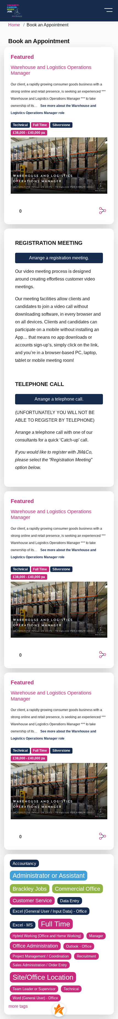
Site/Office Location (43, 977)
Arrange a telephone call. (59, 399)
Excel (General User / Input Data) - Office (50, 911)
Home (14, 25)
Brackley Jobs (30, 888)
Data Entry (69, 900)
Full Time (40, 125)
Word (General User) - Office (35, 998)
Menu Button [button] (109, 12)
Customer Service (32, 900)
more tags (18, 1006)
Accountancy (24, 863)
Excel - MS (23, 925)
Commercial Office (77, 888)
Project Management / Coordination (41, 956)
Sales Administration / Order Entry (40, 965)
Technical (20, 125)
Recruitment (86, 956)
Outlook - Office (78, 946)
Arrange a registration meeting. (59, 258)
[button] (102, 211)
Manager (96, 936)
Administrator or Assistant (49, 875)
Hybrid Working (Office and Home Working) (47, 936)
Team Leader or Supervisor (34, 989)
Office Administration (35, 946)
